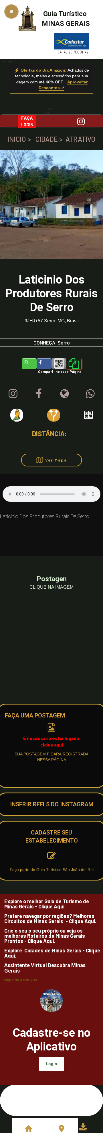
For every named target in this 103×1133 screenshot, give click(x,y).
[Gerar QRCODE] (88, 415)
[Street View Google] (16, 415)
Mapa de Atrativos (20, 980)
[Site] (65, 393)
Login (51, 1063)
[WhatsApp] (90, 393)
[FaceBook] (39, 393)
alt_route (53, 415)
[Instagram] (13, 393)
